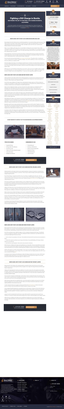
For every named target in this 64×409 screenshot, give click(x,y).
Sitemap (25, 406)
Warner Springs (49, 144)
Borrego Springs (56, 105)
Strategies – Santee (21, 389)
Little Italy (49, 126)
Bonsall (49, 105)
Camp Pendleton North (56, 107)
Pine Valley (57, 131)
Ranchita (56, 134)
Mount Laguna (56, 126)
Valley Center (49, 143)
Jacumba (56, 120)
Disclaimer (19, 406)
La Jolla (49, 123)
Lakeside (49, 125)
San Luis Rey (50, 137)
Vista (57, 143)
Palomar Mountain (56, 130)
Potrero (49, 133)
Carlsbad (56, 111)
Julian (57, 122)
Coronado (56, 113)
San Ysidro (49, 139)
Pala (49, 129)
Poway (57, 133)
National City (50, 128)
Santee (49, 140)
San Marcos (57, 137)
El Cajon (56, 116)
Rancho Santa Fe (49, 136)
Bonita (57, 103)
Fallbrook (49, 119)
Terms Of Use (12, 406)
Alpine (50, 103)
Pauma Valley (49, 131)
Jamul (50, 122)
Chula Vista (50, 113)
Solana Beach (56, 140)
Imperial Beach (49, 120)
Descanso (56, 115)
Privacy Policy (5, 406)
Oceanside (56, 128)
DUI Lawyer (27, 27)
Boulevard (49, 106)
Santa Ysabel (56, 139)
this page (27, 100)
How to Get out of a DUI (34, 178)
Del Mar (49, 115)
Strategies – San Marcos (21, 382)
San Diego (56, 136)
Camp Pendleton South (49, 109)
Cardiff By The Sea (49, 112)
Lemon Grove (56, 125)
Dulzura (49, 116)
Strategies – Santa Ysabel (22, 384)
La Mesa (56, 123)
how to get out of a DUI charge (25, 58)
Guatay (57, 119)
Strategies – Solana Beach (22, 387)
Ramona (49, 134)
